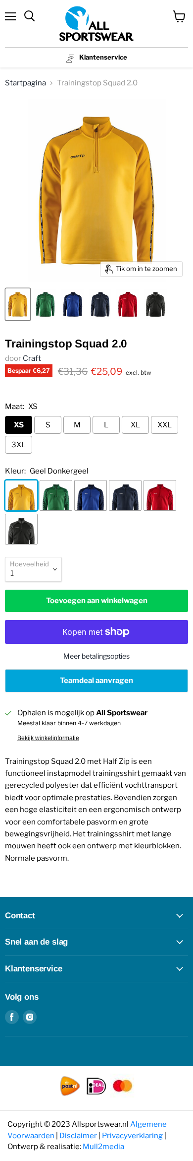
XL (135, 424)
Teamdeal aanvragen (96, 680)
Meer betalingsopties (96, 656)
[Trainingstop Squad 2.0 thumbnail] (17, 304)
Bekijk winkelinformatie (48, 738)
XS (19, 424)
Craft (32, 358)
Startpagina (25, 82)
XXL (164, 424)
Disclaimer (78, 1135)
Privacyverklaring (132, 1135)
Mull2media (103, 1146)
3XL (18, 444)
